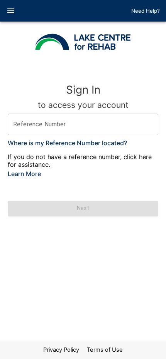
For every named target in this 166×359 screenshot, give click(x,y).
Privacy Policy (61, 349)
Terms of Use (105, 349)
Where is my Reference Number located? (67, 143)
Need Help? (145, 11)
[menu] (11, 11)
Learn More (24, 174)
